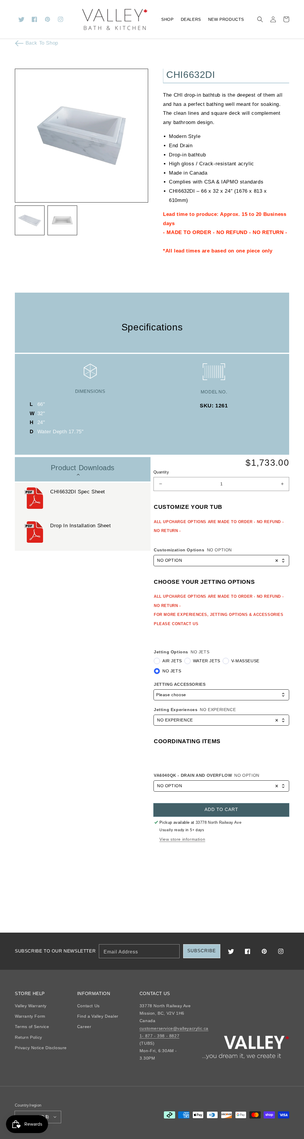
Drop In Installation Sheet (80, 525)
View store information (182, 839)
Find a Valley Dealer (97, 1016)
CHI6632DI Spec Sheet (77, 492)
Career (84, 1026)
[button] (260, 19)
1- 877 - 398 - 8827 (159, 1035)
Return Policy (28, 1037)
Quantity (161, 472)
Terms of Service (32, 1026)
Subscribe (201, 950)
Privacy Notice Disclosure (41, 1047)
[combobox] (221, 560)
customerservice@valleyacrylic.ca (174, 1028)
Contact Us (88, 1005)
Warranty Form (30, 1016)
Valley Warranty (31, 1005)
